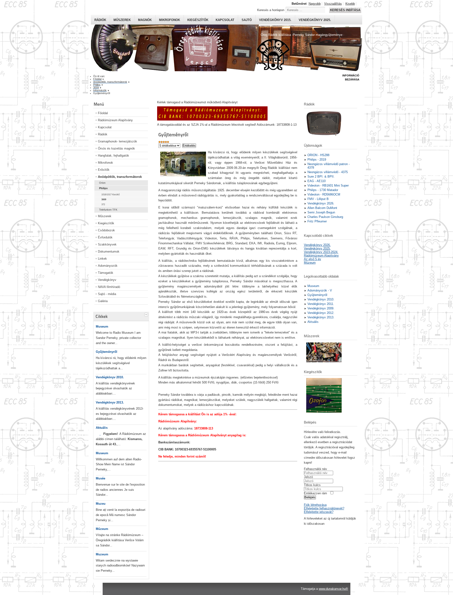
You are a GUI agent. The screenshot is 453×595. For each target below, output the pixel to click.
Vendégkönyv (107, 280)
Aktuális (102, 427)
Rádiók (100, 20)
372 (103, 204)
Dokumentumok (108, 251)
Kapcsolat (225, 20)
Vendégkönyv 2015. (275, 20)
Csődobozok (106, 230)
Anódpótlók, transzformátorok (120, 177)
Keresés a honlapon (270, 10)
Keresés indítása (345, 10)
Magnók (145, 20)
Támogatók (105, 273)
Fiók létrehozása (315, 505)
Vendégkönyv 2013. (110, 402)
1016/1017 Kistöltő (110, 194)
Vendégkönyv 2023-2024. (321, 252)
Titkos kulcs (312, 485)
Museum (102, 326)
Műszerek (122, 20)
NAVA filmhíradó (109, 287)
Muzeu (100, 503)
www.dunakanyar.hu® (333, 589)
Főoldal (103, 113)
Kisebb (350, 3)
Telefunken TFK (108, 209)
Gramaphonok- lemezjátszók (117, 141)
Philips (103, 188)
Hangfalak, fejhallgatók (113, 155)
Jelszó (308, 477)
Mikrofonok (169, 20)
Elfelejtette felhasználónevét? (324, 508)
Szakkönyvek (107, 244)
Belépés (309, 497)
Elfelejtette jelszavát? (318, 512)
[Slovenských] (100, 434)
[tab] (146, 314)
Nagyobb (315, 3)
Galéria (103, 301)
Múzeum (102, 529)
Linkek (102, 258)
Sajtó (247, 20)
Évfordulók (105, 237)
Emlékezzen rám (315, 493)
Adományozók (107, 265)
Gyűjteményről (106, 352)
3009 (103, 199)
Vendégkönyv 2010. (110, 377)
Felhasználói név (315, 469)
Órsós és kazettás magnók (116, 148)
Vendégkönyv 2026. (317, 245)
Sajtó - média (107, 294)
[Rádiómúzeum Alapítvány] (212, 119)
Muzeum (102, 554)
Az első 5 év (312, 259)
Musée (100, 478)
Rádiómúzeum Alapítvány (115, 120)
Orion (102, 182)
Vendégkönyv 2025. (315, 20)
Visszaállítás (333, 3)
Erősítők (103, 169)
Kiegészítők (197, 20)
